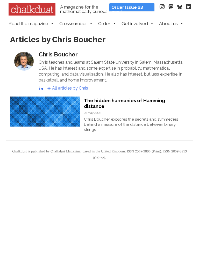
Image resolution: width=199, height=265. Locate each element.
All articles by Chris (70, 88)
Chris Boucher (58, 54)
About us (168, 23)
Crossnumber (73, 23)
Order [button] (104, 23)
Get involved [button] (135, 23)
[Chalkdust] (32, 14)
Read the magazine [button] (28, 23)
